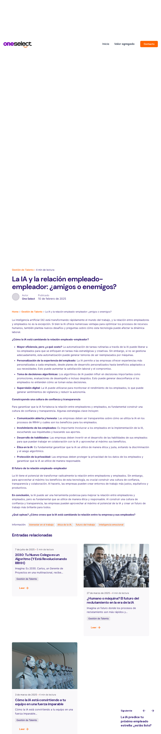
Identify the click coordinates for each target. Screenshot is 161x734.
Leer (22, 588)
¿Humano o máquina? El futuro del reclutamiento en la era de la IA (113, 600)
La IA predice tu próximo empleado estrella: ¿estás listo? (136, 721)
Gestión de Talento (23, 269)
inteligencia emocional (111, 524)
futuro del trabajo (85, 524)
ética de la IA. (65, 524)
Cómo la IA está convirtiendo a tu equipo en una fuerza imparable (40, 702)
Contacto (149, 44)
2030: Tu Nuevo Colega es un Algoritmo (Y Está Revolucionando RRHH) (41, 559)
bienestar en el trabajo (41, 524)
